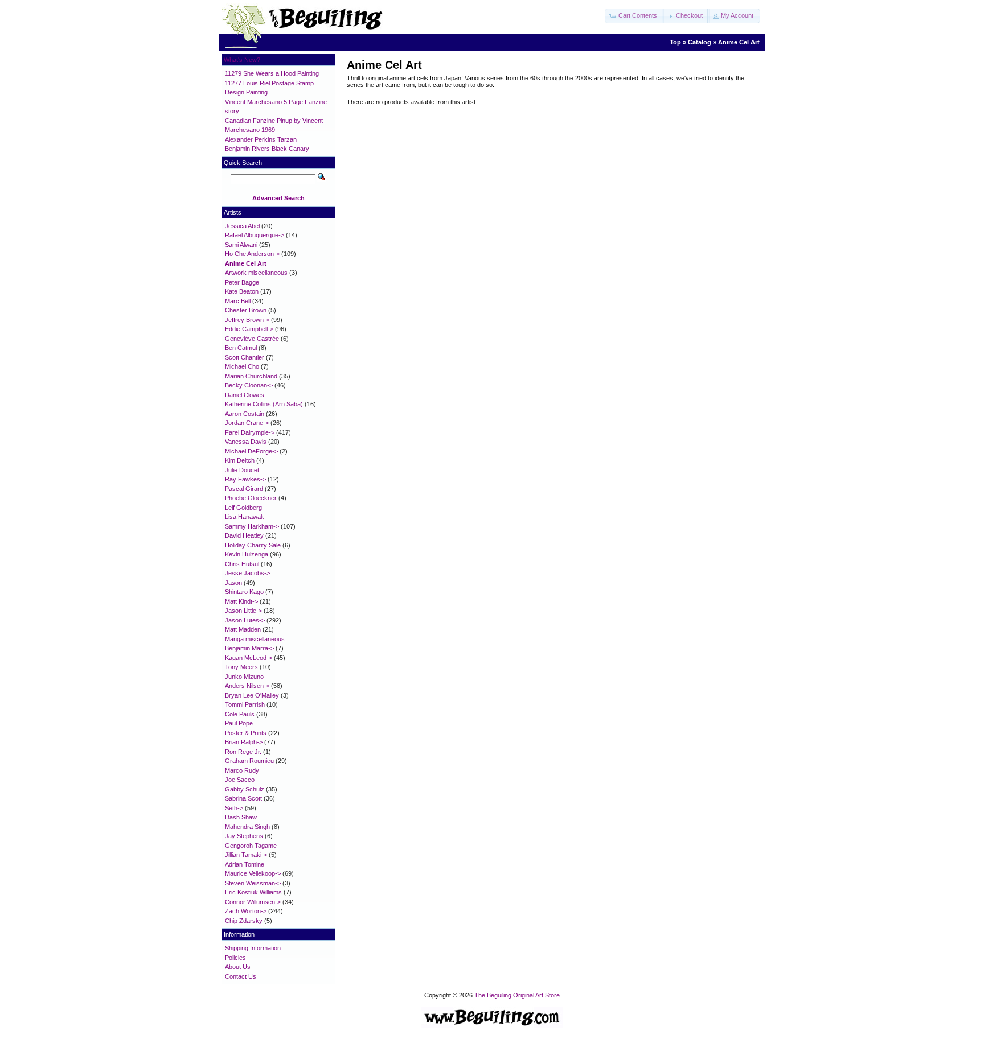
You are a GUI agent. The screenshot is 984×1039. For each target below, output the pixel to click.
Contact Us (240, 976)
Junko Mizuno (244, 676)
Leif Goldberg (243, 507)
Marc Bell (238, 301)
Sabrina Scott (243, 798)
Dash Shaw (241, 817)
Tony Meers (241, 666)
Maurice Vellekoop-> (253, 873)
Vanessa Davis (245, 441)
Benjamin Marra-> (249, 648)
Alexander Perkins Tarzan (261, 139)
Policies (235, 957)
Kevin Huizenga (246, 554)
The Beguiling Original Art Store (517, 995)
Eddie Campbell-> (249, 328)
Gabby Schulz (244, 789)
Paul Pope (239, 723)
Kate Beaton (242, 291)
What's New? (242, 59)
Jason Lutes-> (245, 620)
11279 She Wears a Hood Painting (272, 73)
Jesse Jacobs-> (247, 573)
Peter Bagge (242, 282)
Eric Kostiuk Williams (253, 892)
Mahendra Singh (247, 826)
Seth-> (234, 808)
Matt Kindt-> (241, 601)
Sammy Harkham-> (252, 526)
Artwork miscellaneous (256, 272)
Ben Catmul (241, 347)
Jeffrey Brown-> (247, 319)
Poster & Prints (245, 732)
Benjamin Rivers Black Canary (267, 148)
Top (675, 42)
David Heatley (244, 535)
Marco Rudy (242, 770)
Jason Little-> (243, 610)
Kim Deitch (240, 460)
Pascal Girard (244, 488)
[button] (634, 16)
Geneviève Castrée (252, 338)
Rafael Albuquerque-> (254, 235)
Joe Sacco (240, 779)
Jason (233, 582)
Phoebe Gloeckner (251, 497)
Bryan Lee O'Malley (252, 695)
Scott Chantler (244, 357)
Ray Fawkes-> (245, 479)
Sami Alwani (241, 244)
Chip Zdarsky (244, 920)
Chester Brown (245, 310)
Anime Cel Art (739, 42)
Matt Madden (243, 629)
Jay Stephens (244, 835)
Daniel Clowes (244, 394)
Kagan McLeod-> (248, 657)
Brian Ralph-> (244, 742)
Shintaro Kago (244, 591)
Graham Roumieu (249, 760)
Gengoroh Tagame (251, 845)
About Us (238, 966)
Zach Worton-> (245, 911)
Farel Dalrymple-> (249, 432)
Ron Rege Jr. (243, 751)
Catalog (699, 42)
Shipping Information (253, 948)
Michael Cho (242, 366)
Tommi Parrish (245, 704)
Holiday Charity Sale (253, 545)
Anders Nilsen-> (247, 685)
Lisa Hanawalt (244, 516)
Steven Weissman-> (253, 883)
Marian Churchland (251, 376)
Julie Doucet (242, 470)
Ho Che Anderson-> (252, 253)
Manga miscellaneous (255, 639)
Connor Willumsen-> (253, 901)
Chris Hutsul (242, 563)
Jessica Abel (242, 225)
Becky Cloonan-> (249, 385)
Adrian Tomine (244, 864)
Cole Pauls (240, 714)
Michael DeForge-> (251, 451)
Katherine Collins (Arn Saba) (264, 404)
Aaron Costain (244, 413)
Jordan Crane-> (247, 422)
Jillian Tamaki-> (246, 854)
